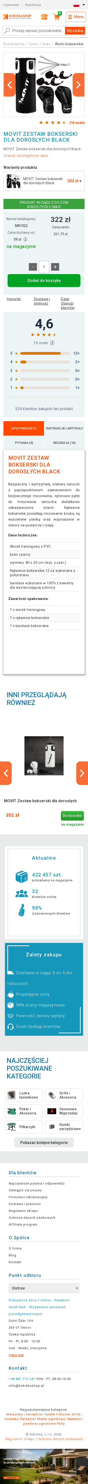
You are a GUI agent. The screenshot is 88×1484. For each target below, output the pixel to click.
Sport (33, 44)
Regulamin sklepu (23, 1211)
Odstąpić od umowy (25, 1190)
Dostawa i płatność (42, 301)
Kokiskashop (14, 44)
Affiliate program (23, 1224)
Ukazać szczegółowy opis (25, 156)
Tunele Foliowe (56, 1414)
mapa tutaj (16, 1355)
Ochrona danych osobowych (32, 1217)
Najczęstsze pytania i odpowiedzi (37, 1183)
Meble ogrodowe (51, 1419)
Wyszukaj (75, 30)
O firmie (15, 1248)
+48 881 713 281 (22, 1379)
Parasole (27, 1419)
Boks (47, 44)
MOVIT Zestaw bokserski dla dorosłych (40, 801)
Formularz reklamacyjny (28, 1197)
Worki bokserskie (69, 44)
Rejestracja (33, 5)
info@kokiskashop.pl (26, 1386)
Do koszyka (72, 816)
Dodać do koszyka (44, 280)
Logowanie (11, 5)
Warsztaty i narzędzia (24, 1414)
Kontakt (15, 1262)
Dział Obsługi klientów (68, 303)
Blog (12, 1255)
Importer (14, 299)
